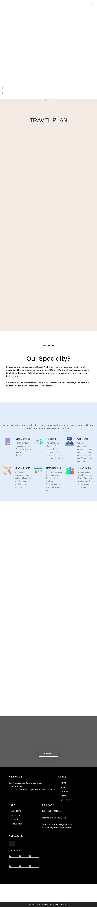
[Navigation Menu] (92, 4)
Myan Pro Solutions (60, 904)
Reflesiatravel (34, 904)
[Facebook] (12, 843)
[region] (48, 53)
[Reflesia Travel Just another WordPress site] (9, 4)
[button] (48, 88)
